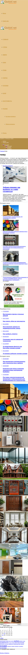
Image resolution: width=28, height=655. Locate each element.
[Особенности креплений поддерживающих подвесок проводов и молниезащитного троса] (11, 261)
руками (3, 646)
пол (16, 642)
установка (3, 648)
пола (18, 642)
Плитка (5, 78)
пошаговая (6, 644)
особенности (4, 642)
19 (4, 633)
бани (7, 641)
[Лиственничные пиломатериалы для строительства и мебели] (11, 215)
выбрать (17, 641)
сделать (9, 646)
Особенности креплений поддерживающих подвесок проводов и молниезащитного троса (15, 263)
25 (2, 635)
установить (20, 646)
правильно (10, 644)
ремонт (22, 644)
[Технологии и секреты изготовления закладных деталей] (14, 591)
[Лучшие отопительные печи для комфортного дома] (10, 623)
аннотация (3, 641)
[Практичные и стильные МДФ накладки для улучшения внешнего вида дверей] (14, 511)
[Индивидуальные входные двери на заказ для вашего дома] (11, 575)
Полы (4, 70)
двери (21, 641)
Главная (2, 151)
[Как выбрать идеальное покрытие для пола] (12, 607)
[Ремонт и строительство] (8, 4)
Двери (5, 54)
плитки (13, 642)
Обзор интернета (10, 124)
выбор (12, 641)
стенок (12, 646)
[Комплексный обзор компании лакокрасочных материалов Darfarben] (11, 230)
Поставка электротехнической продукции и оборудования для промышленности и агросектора (14, 248)
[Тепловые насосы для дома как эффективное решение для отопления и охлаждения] (14, 447)
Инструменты (7, 101)
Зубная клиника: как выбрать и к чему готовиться (11, 189)
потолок (2, 644)
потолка (22, 642)
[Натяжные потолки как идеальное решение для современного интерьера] (14, 559)
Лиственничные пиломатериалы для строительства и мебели (12, 217)
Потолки (5, 85)
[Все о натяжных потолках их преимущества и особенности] (14, 543)
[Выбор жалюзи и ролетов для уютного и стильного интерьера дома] (14, 527)
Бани (4, 93)
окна (24, 641)
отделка (10, 642)
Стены (5, 47)
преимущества (16, 644)
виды (10, 641)
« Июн (1, 638)
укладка (16, 646)
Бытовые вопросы (11, 116)
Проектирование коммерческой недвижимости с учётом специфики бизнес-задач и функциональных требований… (15, 279)
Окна (4, 62)
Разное (5, 108)
